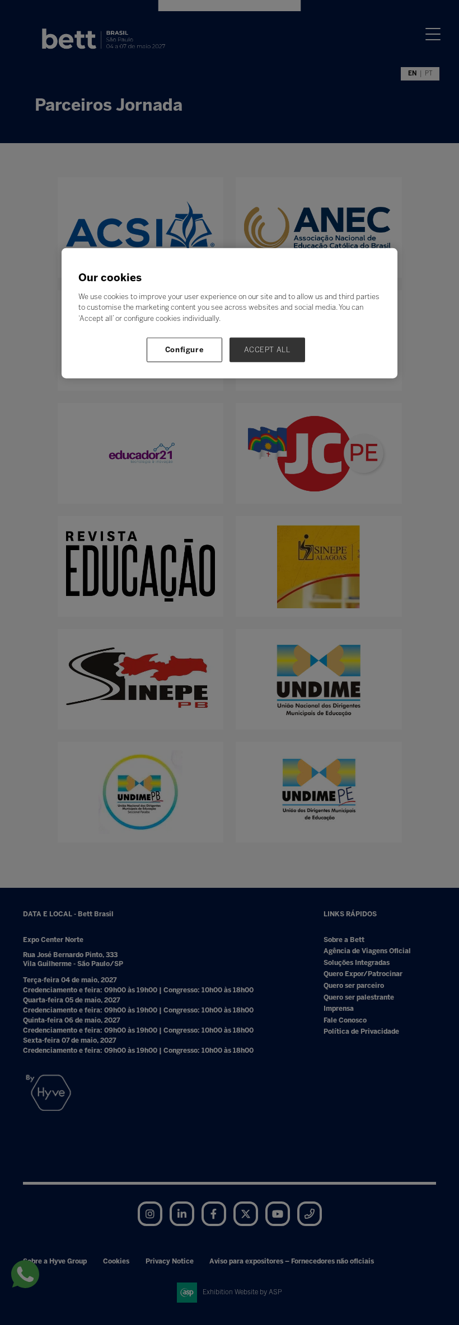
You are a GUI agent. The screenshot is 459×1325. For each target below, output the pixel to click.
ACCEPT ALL (267, 350)
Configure (184, 350)
